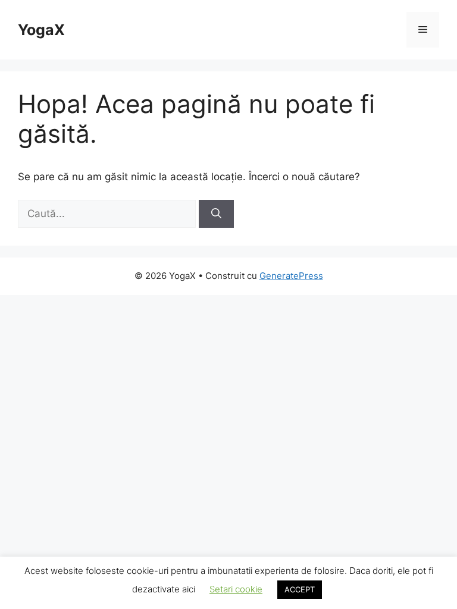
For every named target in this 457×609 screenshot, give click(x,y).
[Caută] (216, 214)
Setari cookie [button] (235, 589)
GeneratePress (291, 275)
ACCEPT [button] (299, 589)
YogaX (41, 30)
